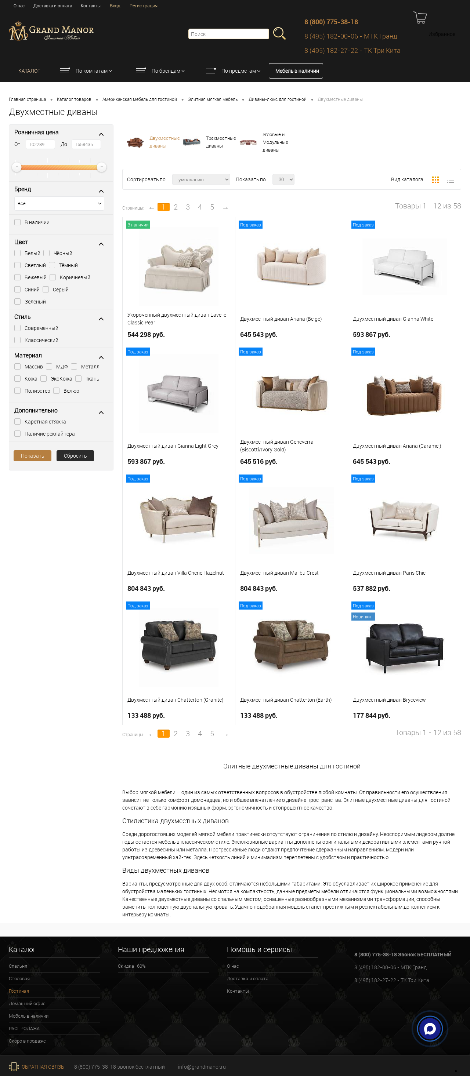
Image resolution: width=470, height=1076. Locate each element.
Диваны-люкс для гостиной (278, 99)
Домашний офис (27, 1003)
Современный (41, 327)
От (17, 144)
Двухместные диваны (164, 142)
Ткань (92, 378)
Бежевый (36, 277)
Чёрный (63, 253)
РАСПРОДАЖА (24, 1028)
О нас (19, 5)
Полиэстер (37, 390)
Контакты (91, 5)
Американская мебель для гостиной (139, 99)
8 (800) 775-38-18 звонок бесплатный (119, 1066)
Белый (32, 253)
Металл (90, 366)
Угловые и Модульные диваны (275, 142)
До (64, 144)
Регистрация (144, 5)
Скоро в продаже (27, 1040)
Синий (32, 289)
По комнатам (92, 70)
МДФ (62, 366)
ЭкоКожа (61, 378)
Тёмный (68, 265)
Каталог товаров (74, 99)
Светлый (35, 265)
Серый (61, 289)
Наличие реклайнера (50, 433)
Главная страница (27, 99)
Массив (34, 366)
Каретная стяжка (45, 421)
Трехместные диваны (221, 142)
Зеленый (35, 301)
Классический (41, 340)
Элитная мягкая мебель (213, 99)
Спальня (18, 966)
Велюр (71, 390)
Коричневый (75, 277)
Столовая (19, 978)
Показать (32, 455)
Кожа (31, 378)
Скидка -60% (132, 966)
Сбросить (75, 455)
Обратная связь (42, 1066)
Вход (115, 5)
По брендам (166, 70)
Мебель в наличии (297, 70)
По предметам (238, 70)
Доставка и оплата (52, 5)
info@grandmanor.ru (202, 1066)
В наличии (37, 222)
